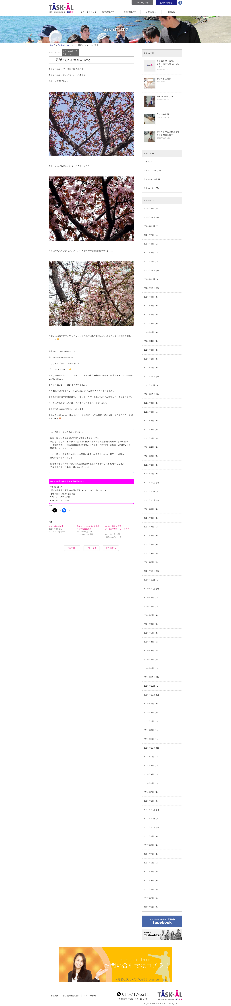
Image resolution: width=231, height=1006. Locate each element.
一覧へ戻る (91, 548)
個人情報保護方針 (71, 996)
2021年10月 (149, 500)
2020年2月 (149, 659)
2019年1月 (149, 739)
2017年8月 (149, 845)
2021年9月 (149, 509)
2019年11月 (149, 686)
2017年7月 (149, 854)
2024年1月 (149, 261)
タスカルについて (88, 12)
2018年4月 (149, 774)
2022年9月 (149, 403)
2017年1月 (149, 907)
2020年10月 (149, 589)
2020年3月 (149, 651)
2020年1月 (149, 668)
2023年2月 (149, 359)
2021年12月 (149, 482)
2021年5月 (149, 544)
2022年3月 (149, 456)
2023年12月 (149, 270)
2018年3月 (149, 783)
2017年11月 (149, 818)
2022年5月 (149, 438)
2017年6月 (149, 863)
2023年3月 (149, 350)
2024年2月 (149, 253)
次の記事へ (72, 548)
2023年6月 (149, 323)
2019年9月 (149, 704)
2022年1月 (149, 474)
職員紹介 (172, 12)
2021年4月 (149, 553)
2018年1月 (149, 801)
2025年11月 (149, 226)
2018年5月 (149, 765)
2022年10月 (149, 394)
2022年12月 (149, 376)
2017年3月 (149, 889)
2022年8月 (149, 412)
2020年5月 (149, 633)
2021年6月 (149, 536)
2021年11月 (149, 491)
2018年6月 (149, 757)
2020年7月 (149, 615)
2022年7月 (149, 421)
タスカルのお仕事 (70, 51)
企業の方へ (151, 12)
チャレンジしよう (165, 96)
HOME (52, 45)
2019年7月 (149, 721)
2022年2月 (149, 465)
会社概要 (55, 996)
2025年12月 (149, 217)
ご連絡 (147, 161)
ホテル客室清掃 (56, 526)
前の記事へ (111, 548)
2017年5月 (149, 872)
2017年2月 (149, 898)
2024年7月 (149, 235)
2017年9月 (149, 836)
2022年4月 (149, 447)
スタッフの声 (150, 170)
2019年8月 (149, 712)
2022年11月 (149, 385)
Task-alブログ (142, 3)
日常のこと (67, 54)
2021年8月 (149, 518)
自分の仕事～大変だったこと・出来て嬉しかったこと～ (117, 529)
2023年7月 (149, 315)
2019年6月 (149, 730)
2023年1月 (149, 368)
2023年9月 (149, 297)
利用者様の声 (130, 12)
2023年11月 (149, 279)
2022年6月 (149, 429)
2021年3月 (149, 562)
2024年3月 (149, 244)
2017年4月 (149, 880)
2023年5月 (149, 332)
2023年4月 (149, 341)
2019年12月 (149, 677)
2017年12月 (149, 810)
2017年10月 (149, 827)
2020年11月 (149, 580)
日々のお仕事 (163, 114)
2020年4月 (149, 642)
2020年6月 (149, 624)
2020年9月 (149, 598)
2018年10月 (149, 748)
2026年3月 (149, 208)
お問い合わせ (166, 3)
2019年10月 (149, 695)
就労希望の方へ (109, 12)
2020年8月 (149, 606)
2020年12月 (149, 571)
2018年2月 (149, 792)
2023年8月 (149, 306)
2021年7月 (149, 527)
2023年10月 (149, 288)
